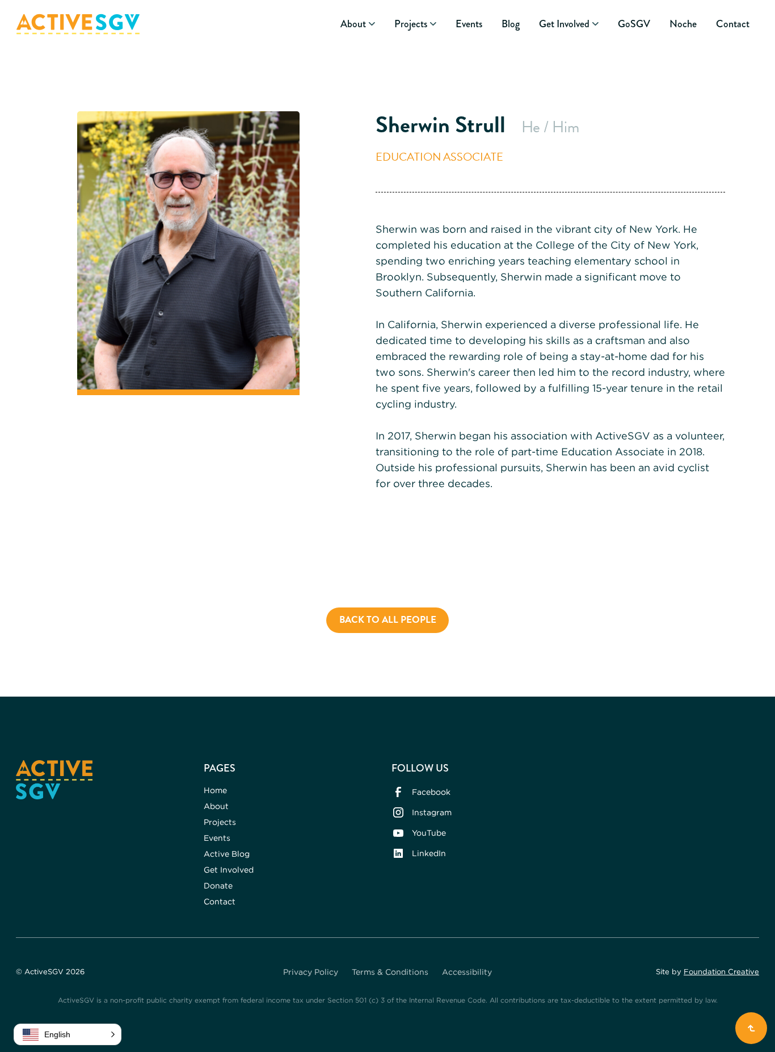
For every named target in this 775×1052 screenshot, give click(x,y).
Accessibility (467, 971)
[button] (357, 24)
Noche (683, 24)
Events (469, 24)
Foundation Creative (721, 971)
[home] (78, 24)
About (216, 806)
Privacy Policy (310, 971)
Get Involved (229, 869)
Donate (218, 885)
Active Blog (227, 853)
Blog (511, 24)
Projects (220, 822)
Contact (732, 24)
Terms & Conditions (390, 971)
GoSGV (634, 24)
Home (215, 790)
